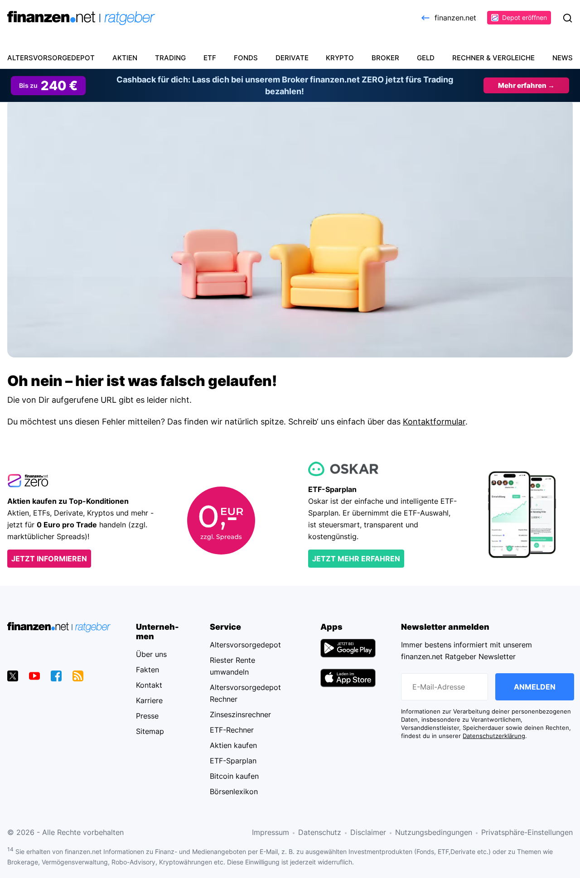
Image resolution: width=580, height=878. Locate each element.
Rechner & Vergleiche (493, 57)
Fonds (246, 57)
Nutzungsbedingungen (433, 832)
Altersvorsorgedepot (51, 57)
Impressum (270, 832)
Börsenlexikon (234, 791)
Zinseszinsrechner (240, 714)
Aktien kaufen (233, 745)
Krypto (340, 57)
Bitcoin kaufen (234, 776)
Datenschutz (319, 832)
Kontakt (149, 685)
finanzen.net (455, 17)
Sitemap (150, 731)
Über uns (151, 654)
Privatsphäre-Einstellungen (527, 832)
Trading (170, 57)
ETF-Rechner (232, 729)
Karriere (149, 700)
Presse (147, 715)
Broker (385, 57)
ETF (209, 57)
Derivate (292, 57)
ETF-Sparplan (233, 760)
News (562, 57)
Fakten (147, 669)
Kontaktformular (434, 421)
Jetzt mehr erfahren (356, 558)
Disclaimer (368, 832)
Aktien (124, 57)
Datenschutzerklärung (494, 736)
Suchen (567, 18)
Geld (426, 57)
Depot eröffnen (524, 17)
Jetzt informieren (49, 558)
